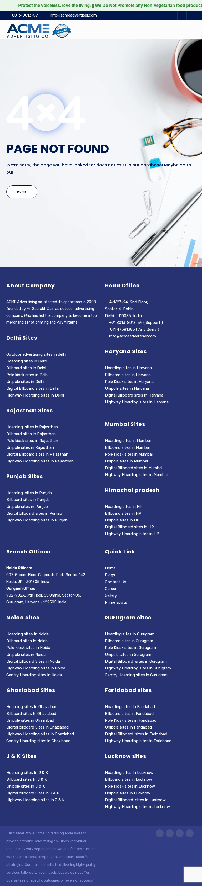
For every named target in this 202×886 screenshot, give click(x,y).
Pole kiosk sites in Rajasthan (32, 440)
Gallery (111, 595)
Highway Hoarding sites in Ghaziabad (40, 734)
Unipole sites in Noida (26, 654)
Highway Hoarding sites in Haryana (137, 402)
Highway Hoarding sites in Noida (35, 668)
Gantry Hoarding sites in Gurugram (136, 675)
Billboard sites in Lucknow (128, 779)
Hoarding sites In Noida (27, 634)
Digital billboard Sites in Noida (33, 661)
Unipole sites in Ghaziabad (30, 720)
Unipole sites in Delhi (25, 381)
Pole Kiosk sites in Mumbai (129, 454)
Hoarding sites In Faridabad (130, 706)
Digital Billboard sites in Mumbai (133, 468)
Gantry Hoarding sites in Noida (34, 675)
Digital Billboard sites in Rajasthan (37, 454)
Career (111, 588)
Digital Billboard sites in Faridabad (136, 734)
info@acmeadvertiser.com (73, 15)
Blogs (110, 575)
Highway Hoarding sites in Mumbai (137, 474)
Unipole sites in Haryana (127, 388)
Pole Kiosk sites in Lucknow (130, 786)
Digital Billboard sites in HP (129, 527)
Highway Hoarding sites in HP (132, 533)
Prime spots (116, 602)
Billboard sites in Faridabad (129, 713)
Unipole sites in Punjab (27, 506)
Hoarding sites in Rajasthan (32, 427)
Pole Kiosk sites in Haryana (129, 381)
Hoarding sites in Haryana (129, 368)
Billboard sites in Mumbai (127, 447)
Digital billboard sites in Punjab (34, 513)
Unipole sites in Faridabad (128, 727)
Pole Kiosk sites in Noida (28, 647)
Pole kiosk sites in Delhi (27, 374)
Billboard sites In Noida (27, 641)
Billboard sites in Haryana (128, 374)
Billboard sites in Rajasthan (31, 433)
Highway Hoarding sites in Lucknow (137, 806)
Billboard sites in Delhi (26, 368)
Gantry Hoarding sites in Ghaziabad (38, 741)
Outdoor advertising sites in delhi (36, 354)
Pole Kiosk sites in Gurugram (130, 647)
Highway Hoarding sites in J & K (35, 800)
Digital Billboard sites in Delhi (33, 388)
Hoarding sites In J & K (27, 772)
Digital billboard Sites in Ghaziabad (37, 727)
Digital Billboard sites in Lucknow (135, 800)
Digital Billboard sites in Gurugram (136, 661)
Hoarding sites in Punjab (29, 493)
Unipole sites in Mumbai (126, 461)
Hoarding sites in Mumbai (128, 440)
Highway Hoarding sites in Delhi (35, 395)
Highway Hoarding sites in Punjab (37, 520)
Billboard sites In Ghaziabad (31, 713)
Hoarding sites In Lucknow (129, 772)
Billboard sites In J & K (26, 779)
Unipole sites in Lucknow (127, 793)
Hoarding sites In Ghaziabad (31, 706)
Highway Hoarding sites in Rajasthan (40, 461)
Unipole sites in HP (122, 520)
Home (22, 191)
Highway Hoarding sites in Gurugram (138, 668)
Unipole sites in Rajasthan (30, 447)
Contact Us (115, 581)
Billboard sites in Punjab (28, 499)
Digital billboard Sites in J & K (32, 793)
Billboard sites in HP (123, 513)
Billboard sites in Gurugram (129, 641)
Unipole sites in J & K (25, 786)
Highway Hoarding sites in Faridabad (138, 741)
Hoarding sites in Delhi (26, 361)
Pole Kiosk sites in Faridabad (130, 720)
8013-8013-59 (25, 15)
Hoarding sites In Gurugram (129, 634)
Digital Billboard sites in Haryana (134, 395)
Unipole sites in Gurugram (128, 654)
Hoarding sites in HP (123, 506)
